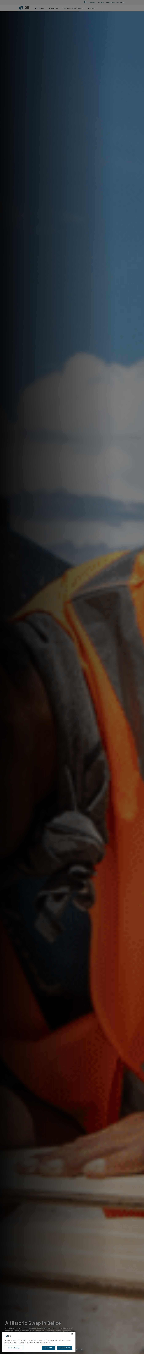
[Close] (72, 1334)
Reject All (48, 1348)
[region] (38, 1342)
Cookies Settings (14, 1348)
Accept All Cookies (65, 1348)
